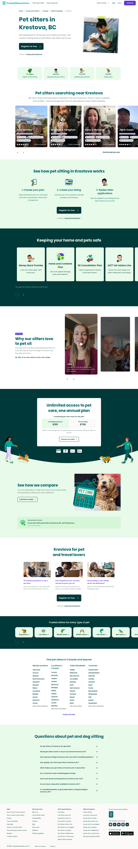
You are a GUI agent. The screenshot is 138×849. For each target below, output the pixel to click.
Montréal (54, 675)
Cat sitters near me (64, 815)
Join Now (129, 3)
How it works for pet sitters (15, 815)
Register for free (29, 46)
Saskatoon (55, 700)
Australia (91, 676)
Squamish (36, 682)
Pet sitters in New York (65, 824)
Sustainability (36, 818)
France (90, 688)
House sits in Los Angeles (91, 824)
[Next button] (23, 152)
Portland (73, 694)
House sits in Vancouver (91, 833)
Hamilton (54, 706)
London (53, 703)
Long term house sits (90, 815)
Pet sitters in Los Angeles (66, 827)
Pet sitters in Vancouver (66, 836)
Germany (91, 682)
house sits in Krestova (34, 54)
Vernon (35, 697)
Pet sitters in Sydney (64, 830)
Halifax (53, 690)
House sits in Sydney (90, 827)
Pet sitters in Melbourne (65, 833)
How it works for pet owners (16, 812)
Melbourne (73, 673)
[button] (81, 344)
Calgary (54, 678)
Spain (90, 685)
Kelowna (36, 676)
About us (35, 812)
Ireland (90, 700)
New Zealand (92, 691)
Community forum (38, 815)
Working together (38, 833)
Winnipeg (54, 687)
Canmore (54, 697)
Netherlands (92, 694)
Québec (54, 694)
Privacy (52, 846)
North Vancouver (38, 679)
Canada (91, 679)
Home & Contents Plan (14, 827)
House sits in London (90, 818)
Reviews (9, 833)
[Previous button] (67, 379)
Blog (33, 824)
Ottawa (54, 681)
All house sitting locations (91, 836)
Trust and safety (12, 821)
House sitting (87, 812)
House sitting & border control (17, 830)
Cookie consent (12, 836)
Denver (72, 697)
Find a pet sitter (38, 3)
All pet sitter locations (65, 839)
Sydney (72, 670)
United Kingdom (94, 673)
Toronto (54, 672)
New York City (74, 676)
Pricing (9, 818)
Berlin (72, 703)
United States (93, 670)
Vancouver (36, 670)
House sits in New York (90, 821)
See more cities (76, 706)
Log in (120, 3)
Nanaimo (36, 685)
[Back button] (17, 152)
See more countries (96, 706)
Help (113, 3)
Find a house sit (52, 3)
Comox (35, 703)
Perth (72, 685)
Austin (72, 700)
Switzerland (92, 703)
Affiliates (35, 830)
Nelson (35, 688)
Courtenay (36, 691)
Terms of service (40, 846)
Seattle (72, 691)
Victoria (35, 673)
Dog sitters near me (64, 818)
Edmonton (54, 684)
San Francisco (75, 688)
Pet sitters (61, 812)
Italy (90, 697)
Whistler (35, 694)
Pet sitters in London (64, 821)
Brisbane (73, 682)
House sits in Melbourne (91, 830)
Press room (36, 827)
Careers (34, 821)
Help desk (10, 824)
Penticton (36, 700)
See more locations (40, 706)
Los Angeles (74, 679)
